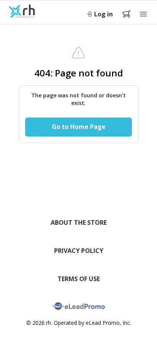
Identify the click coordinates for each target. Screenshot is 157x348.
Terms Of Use (79, 279)
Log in (103, 14)
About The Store (79, 222)
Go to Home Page (79, 126)
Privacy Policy (78, 250)
